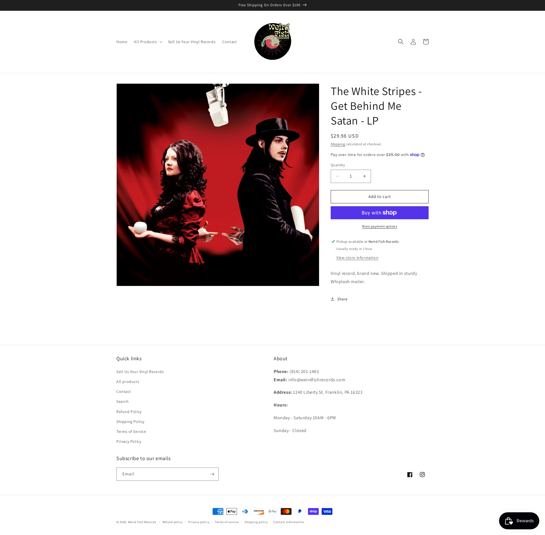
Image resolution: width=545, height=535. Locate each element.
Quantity (338, 165)
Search (122, 401)
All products (127, 381)
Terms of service (227, 522)
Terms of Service (131, 431)
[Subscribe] (212, 474)
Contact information (288, 522)
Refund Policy (129, 411)
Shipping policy (256, 522)
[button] (147, 42)
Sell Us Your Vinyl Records (140, 371)
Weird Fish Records (142, 522)
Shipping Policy (130, 421)
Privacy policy (198, 522)
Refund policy (173, 522)
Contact (123, 391)
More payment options (379, 226)
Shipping (338, 144)
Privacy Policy (128, 441)
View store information (357, 257)
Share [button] (342, 299)
